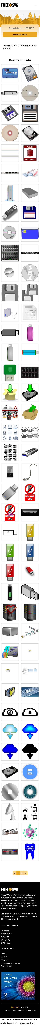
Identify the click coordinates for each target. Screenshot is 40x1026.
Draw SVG (5, 940)
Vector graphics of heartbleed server (10, 614)
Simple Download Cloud (10, 755)
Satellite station (10, 816)
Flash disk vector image (10, 97)
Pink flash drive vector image (30, 335)
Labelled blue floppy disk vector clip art (30, 216)
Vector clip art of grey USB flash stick (30, 455)
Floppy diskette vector (10, 116)
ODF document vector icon (30, 156)
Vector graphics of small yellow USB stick (30, 534)
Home (4, 954)
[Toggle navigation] (36, 5)
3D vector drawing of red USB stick (30, 575)
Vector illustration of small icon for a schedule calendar (10, 672)
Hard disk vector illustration (30, 76)
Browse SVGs (20, 34)
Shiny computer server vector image (30, 614)
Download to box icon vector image (10, 395)
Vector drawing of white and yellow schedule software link (30, 651)
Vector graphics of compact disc (10, 236)
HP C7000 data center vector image (10, 256)
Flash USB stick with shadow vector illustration (10, 213)
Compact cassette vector (10, 76)
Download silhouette (30, 756)
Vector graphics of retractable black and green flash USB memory (10, 591)
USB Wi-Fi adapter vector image (10, 475)
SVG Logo (5, 943)
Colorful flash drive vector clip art (30, 355)
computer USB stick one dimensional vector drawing (10, 532)
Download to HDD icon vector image (30, 395)
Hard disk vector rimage (30, 137)
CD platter (8, 797)
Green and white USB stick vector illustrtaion (10, 354)
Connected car (30, 816)
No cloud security (10, 716)
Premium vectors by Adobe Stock (20, 47)
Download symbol (10, 736)
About (4, 957)
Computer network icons (30, 636)
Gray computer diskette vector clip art (10, 294)
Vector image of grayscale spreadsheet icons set (30, 434)
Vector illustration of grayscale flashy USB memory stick (30, 512)
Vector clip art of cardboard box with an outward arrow (30, 412)
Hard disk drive (10, 776)
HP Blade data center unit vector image (30, 254)
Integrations (6, 966)
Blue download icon (30, 735)
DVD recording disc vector (30, 96)
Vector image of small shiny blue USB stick (30, 555)
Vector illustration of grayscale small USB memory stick (30, 592)
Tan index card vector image (10, 156)
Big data (27, 697)
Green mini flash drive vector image (10, 375)
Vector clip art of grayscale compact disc (10, 275)
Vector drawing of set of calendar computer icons (10, 452)
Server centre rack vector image (30, 375)
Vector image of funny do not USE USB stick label (10, 514)
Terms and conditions (16, 1011)
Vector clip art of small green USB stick (10, 555)
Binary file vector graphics (30, 315)
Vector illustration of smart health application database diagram (30, 671)
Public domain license (10, 963)
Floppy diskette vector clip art (30, 116)
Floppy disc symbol (30, 776)
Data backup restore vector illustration (30, 176)
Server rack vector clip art (10, 856)
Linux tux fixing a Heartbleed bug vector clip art (10, 412)
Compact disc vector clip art (10, 137)
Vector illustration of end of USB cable (30, 474)
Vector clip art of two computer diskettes (30, 294)
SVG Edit (5, 937)
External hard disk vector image (30, 196)
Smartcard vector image (30, 237)
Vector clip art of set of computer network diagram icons (10, 432)
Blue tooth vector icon (30, 856)
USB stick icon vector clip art (10, 336)
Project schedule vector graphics (10, 654)
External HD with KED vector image (10, 196)
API (5, 1011)
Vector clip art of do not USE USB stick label (30, 494)
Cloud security (30, 717)
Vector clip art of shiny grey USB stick (10, 495)
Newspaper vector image (10, 836)
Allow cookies (27, 1023)
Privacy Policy (31, 1011)
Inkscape (5, 931)
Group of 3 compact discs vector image (10, 695)
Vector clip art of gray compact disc (30, 275)
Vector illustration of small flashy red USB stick (10, 574)
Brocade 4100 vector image (10, 177)
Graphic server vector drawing (10, 635)
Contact (4, 960)
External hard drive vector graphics (10, 315)
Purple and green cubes (30, 836)
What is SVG (6, 934)
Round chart (29, 797)
